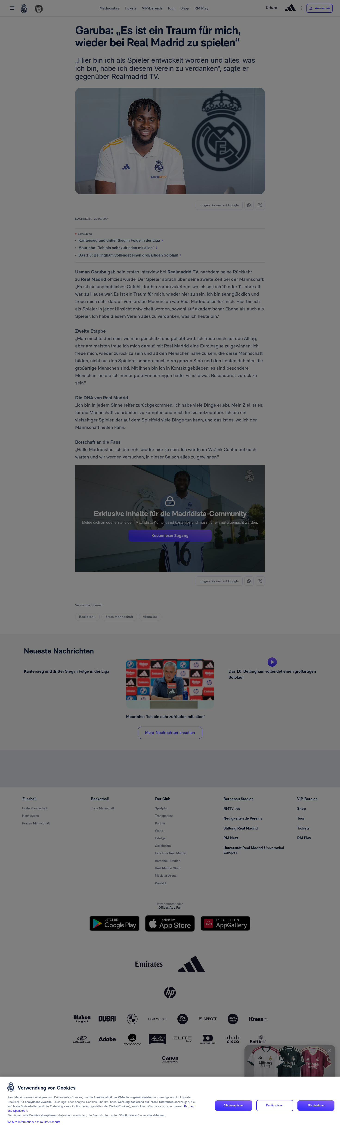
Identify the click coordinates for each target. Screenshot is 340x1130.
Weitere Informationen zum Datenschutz (33, 1122)
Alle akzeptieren (234, 1105)
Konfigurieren (275, 1105)
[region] (170, 1103)
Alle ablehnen (316, 1105)
